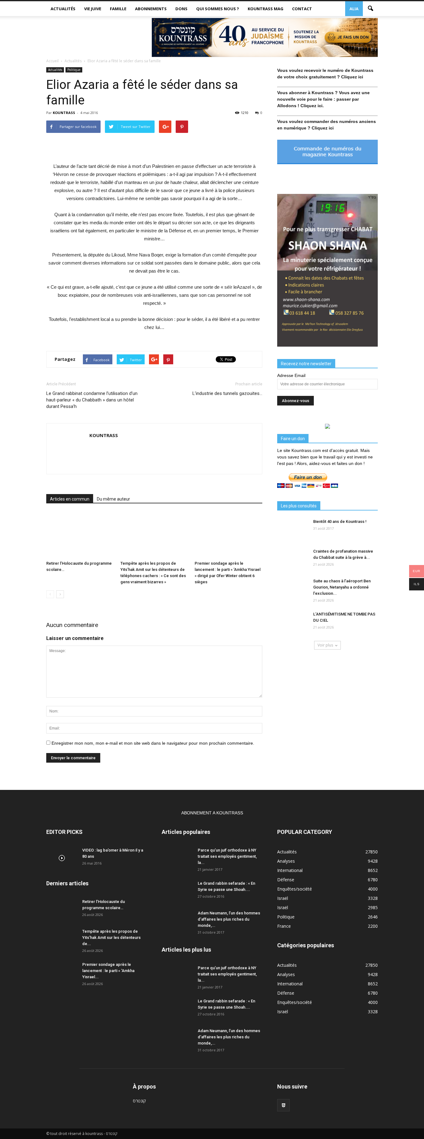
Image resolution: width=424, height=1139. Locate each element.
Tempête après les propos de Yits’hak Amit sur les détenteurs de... (111, 937)
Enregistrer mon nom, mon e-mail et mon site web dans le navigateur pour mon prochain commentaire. (153, 743)
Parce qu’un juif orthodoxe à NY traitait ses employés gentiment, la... (227, 856)
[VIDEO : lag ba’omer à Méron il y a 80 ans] (61, 858)
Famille (118, 8)
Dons (181, 8)
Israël (282, 898)
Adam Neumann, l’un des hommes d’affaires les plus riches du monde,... (229, 919)
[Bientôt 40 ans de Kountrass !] (292, 529)
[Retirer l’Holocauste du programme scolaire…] (80, 535)
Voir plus (325, 645)
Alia (354, 8)
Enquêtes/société (294, 889)
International (290, 870)
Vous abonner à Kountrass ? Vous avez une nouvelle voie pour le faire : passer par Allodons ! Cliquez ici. (323, 99)
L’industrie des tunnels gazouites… (227, 393)
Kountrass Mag (265, 8)
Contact (302, 8)
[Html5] (283, 1105)
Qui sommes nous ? (217, 8)
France (284, 926)
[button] (370, 8)
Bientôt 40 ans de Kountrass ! (340, 521)
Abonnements (151, 8)
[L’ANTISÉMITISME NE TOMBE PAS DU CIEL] (292, 622)
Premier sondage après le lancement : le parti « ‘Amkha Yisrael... (108, 970)
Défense (285, 880)
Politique (73, 70)
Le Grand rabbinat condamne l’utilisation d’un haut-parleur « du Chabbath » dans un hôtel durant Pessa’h (92, 400)
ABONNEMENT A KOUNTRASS (212, 812)
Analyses (286, 861)
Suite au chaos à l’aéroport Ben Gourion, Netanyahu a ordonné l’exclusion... (342, 587)
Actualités (63, 8)
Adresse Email (291, 375)
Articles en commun (69, 499)
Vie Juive (92, 8)
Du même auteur (113, 499)
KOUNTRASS (64, 112)
